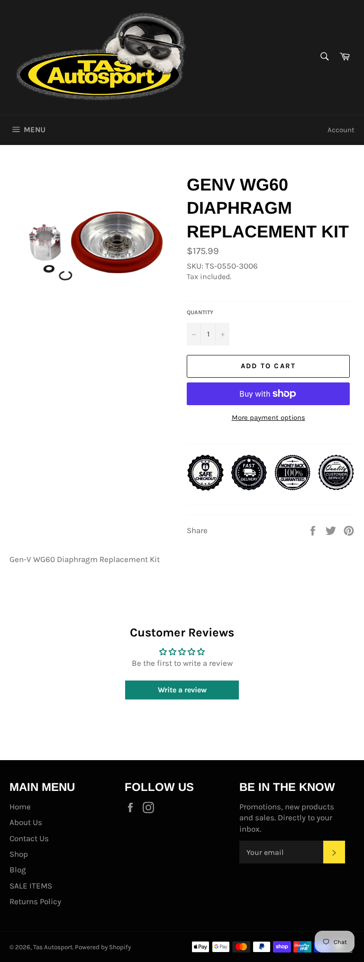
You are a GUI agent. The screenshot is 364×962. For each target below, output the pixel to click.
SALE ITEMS (30, 885)
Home (20, 806)
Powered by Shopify (103, 947)
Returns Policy (35, 901)
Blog (17, 869)
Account (341, 130)
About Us (25, 822)
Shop (18, 854)
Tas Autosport (53, 947)
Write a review (182, 689)
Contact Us (29, 838)
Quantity (200, 312)
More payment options (268, 417)
